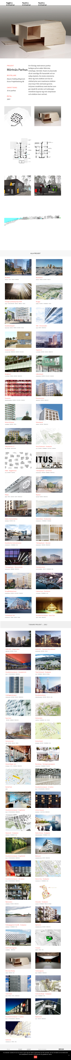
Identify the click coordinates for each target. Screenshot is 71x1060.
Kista (37, 448)
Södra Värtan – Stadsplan (42, 833)
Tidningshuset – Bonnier (43, 543)
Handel (9, 496)
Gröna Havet (39, 741)
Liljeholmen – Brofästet (43, 591)
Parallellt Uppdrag (46, 674)
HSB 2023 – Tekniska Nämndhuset (45, 649)
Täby (5, 448)
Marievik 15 (39, 277)
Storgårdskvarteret (10, 591)
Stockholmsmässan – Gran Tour (45, 615)
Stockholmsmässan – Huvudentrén (16, 672)
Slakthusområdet (39, 569)
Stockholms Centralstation (13, 543)
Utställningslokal (11, 303)
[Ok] (69, 1055)
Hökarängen (8, 903)
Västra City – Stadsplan (42, 879)
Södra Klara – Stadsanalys (43, 519)
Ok (35, 1057)
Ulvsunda (37, 903)
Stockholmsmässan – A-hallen (44, 787)
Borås (6, 496)
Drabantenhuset (10, 350)
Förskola (41, 279)
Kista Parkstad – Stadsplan (44, 446)
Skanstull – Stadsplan (12, 833)
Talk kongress (39, 971)
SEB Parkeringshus (11, 948)
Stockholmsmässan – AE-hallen (15, 879)
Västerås (37, 496)
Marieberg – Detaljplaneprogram (45, 764)
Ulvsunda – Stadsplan (41, 902)
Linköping (37, 720)
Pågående (20, 303)
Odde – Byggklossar (11, 470)
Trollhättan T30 (10, 615)
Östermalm (8, 766)
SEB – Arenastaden (41, 326)
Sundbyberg (7, 424)
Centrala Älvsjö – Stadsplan (43, 994)
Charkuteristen (40, 567)
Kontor (13, 279)
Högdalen (37, 424)
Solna (37, 327)
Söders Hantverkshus (11, 519)
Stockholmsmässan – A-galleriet (15, 810)
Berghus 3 (8, 374)
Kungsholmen (38, 376)
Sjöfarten (38, 925)
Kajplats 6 (39, 350)
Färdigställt (44, 327)
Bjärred (37, 303)
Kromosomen (40, 398)
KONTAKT (29, 1049)
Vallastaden (38, 718)
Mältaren (38, 856)
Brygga (38, 301)
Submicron (38, 1017)
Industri (39, 1018)
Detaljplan (22, 351)
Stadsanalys (49, 520)
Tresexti (37, 948)
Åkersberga (37, 743)
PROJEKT (20, 1049)
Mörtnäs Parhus (10, 971)
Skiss (14, 520)
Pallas (7, 495)
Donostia (7, 398)
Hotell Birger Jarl (11, 764)
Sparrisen (8, 718)
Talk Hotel (9, 994)
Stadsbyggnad (45, 303)
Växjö (6, 743)
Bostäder (45, 279)
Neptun (38, 495)
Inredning (43, 472)
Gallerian (8, 1040)
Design (40, 617)
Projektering (13, 448)
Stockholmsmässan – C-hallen (15, 1017)
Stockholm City (7, 617)
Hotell (10, 279)
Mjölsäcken (9, 902)
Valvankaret (39, 422)
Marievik (6, 279)
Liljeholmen (7, 376)
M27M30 (7, 277)
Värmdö (36, 949)
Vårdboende (13, 351)
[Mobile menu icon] (9, 3)
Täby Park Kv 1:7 (9, 446)
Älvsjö (37, 617)
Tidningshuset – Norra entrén (14, 567)
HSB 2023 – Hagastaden (12, 649)
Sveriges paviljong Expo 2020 (13, 301)
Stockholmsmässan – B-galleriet (15, 856)
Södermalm (37, 812)
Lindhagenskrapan (11, 695)
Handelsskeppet (10, 326)
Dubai (6, 303)
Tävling (24, 303)
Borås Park (9, 787)
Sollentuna (7, 327)
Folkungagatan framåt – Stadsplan (16, 925)
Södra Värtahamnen (8, 400)
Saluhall (11, 327)
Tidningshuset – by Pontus (44, 470)
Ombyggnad (17, 279)
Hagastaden (38, 400)
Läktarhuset (39, 374)
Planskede (23, 400)
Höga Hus (48, 279)
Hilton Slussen (39, 810)
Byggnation (51, 351)
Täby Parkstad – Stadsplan (43, 672)
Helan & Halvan (9, 422)
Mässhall (16, 303)
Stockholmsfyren (40, 695)
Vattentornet (10, 741)
